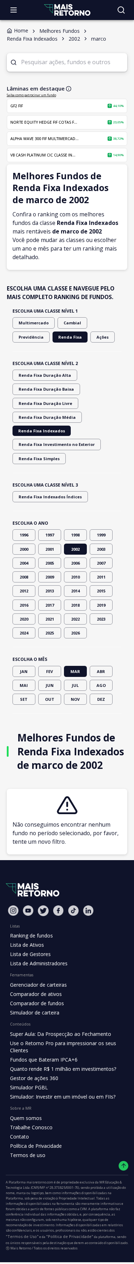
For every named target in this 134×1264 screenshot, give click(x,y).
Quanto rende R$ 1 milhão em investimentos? (63, 1068)
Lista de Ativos (27, 944)
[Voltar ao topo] (123, 1166)
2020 (24, 619)
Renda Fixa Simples (39, 458)
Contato (19, 1136)
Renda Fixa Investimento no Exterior (57, 444)
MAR (75, 671)
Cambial (72, 322)
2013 (49, 591)
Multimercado (34, 322)
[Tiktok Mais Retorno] (73, 910)
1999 (101, 535)
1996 (24, 535)
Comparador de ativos (36, 994)
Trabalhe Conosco (31, 1127)
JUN (50, 685)
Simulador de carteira (34, 1012)
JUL (75, 685)
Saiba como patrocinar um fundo (31, 95)
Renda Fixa (70, 337)
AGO (101, 685)
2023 (101, 619)
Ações (102, 337)
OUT (49, 699)
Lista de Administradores (39, 963)
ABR (101, 671)
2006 (75, 563)
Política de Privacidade (36, 1145)
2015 (101, 591)
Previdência (31, 337)
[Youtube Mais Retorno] (28, 910)
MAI (24, 685)
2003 (101, 549)
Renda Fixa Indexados (41, 430)
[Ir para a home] (67, 10)
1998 (75, 535)
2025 (49, 633)
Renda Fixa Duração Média (47, 417)
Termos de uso (27, 1155)
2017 (49, 605)
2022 (75, 619)
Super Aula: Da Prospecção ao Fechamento (60, 1034)
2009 (49, 577)
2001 (49, 549)
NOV (75, 699)
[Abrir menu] (13, 10)
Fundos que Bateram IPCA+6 (44, 1059)
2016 (24, 605)
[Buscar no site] (121, 10)
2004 (24, 563)
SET (24, 699)
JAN (24, 671)
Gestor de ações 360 (34, 1078)
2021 (49, 619)
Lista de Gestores (30, 954)
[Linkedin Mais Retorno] (88, 910)
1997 (49, 535)
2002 (75, 549)
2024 (24, 633)
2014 (75, 591)
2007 (101, 563)
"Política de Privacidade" (69, 1236)
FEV (49, 671)
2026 (75, 633)
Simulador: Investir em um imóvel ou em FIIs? (62, 1096)
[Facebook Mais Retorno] (58, 910)
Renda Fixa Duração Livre (45, 403)
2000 (24, 549)
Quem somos (26, 1118)
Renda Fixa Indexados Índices (50, 496)
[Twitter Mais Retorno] (43, 910)
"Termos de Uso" (22, 1236)
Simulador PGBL (29, 1087)
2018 (75, 605)
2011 (101, 577)
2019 (101, 605)
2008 (24, 577)
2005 (49, 563)
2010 (75, 577)
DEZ (101, 699)
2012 (24, 591)
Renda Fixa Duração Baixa (46, 389)
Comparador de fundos (37, 1003)
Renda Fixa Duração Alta (45, 375)
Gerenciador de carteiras (38, 984)
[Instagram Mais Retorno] (13, 910)
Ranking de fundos (31, 935)
